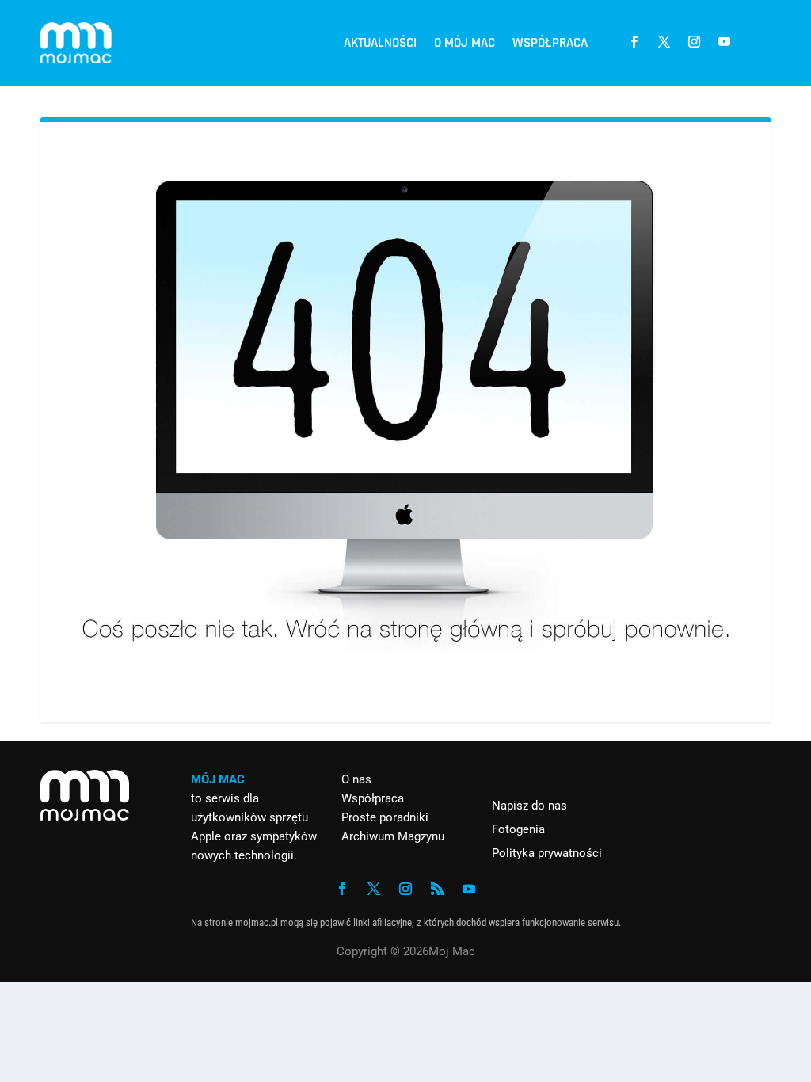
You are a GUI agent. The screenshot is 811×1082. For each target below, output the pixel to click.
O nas (356, 779)
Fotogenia (518, 829)
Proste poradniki (384, 817)
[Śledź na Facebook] (634, 42)
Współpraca (550, 42)
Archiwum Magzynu (392, 836)
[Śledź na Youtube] (725, 42)
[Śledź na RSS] (437, 888)
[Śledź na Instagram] (694, 42)
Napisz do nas (529, 805)
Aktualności (380, 42)
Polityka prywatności (547, 853)
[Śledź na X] (664, 42)
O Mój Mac (464, 42)
